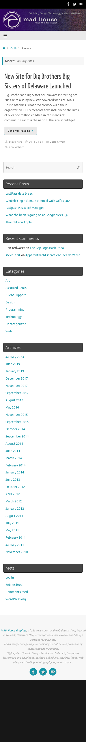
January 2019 (15, 371)
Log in (10, 577)
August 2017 (14, 400)
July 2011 (12, 523)
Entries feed (14, 585)
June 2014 (13, 451)
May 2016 (12, 407)
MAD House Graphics (13, 630)
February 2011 (16, 537)
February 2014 (16, 465)
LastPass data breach (20, 193)
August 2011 (14, 516)
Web (62, 141)
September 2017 (17, 393)
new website (16, 147)
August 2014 (14, 444)
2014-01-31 (36, 141)
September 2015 (17, 422)
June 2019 (13, 364)
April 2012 (13, 494)
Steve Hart (15, 141)
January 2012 (15, 509)
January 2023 (15, 357)
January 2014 (15, 472)
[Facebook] (68, 4)
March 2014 (14, 458)
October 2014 (15, 429)
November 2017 (17, 386)
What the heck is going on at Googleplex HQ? (37, 215)
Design (54, 141)
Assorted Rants (16, 288)
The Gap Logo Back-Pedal (47, 248)
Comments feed (17, 592)
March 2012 (14, 501)
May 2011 (12, 530)
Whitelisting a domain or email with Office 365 (38, 201)
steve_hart (13, 255)
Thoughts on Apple (19, 222)
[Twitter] (74, 4)
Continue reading (19, 131)
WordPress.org (16, 599)
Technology (14, 317)
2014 (13, 48)
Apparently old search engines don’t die (52, 255)
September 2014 (17, 436)
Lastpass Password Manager (25, 208)
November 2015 (17, 415)
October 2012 (15, 487)
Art (8, 281)
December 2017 (17, 378)
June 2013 (13, 480)
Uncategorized (16, 324)
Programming (15, 310)
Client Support (16, 295)
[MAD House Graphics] (81, 4)
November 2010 (17, 552)
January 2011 (15, 545)
